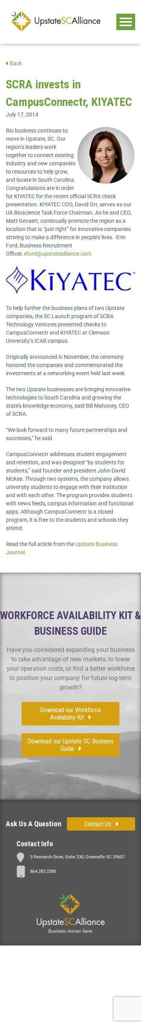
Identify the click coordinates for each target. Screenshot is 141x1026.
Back (15, 63)
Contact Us (97, 824)
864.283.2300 (43, 871)
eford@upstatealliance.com (57, 254)
